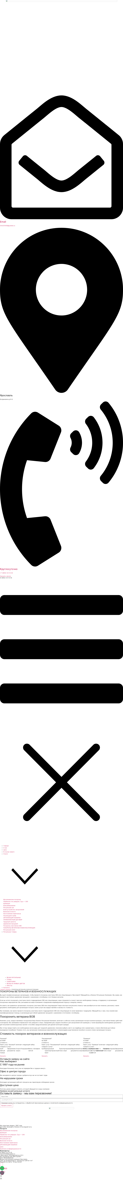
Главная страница (5, 989)
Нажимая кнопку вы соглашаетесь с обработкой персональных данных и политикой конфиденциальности (37, 1103)
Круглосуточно (8, 569)
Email (3, 221)
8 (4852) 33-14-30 (6, 578)
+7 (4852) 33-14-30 (6, 573)
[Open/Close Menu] (61, 711)
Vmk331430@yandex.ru (7, 225)
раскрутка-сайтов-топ (24, 1160)
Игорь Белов (17, 1162)
